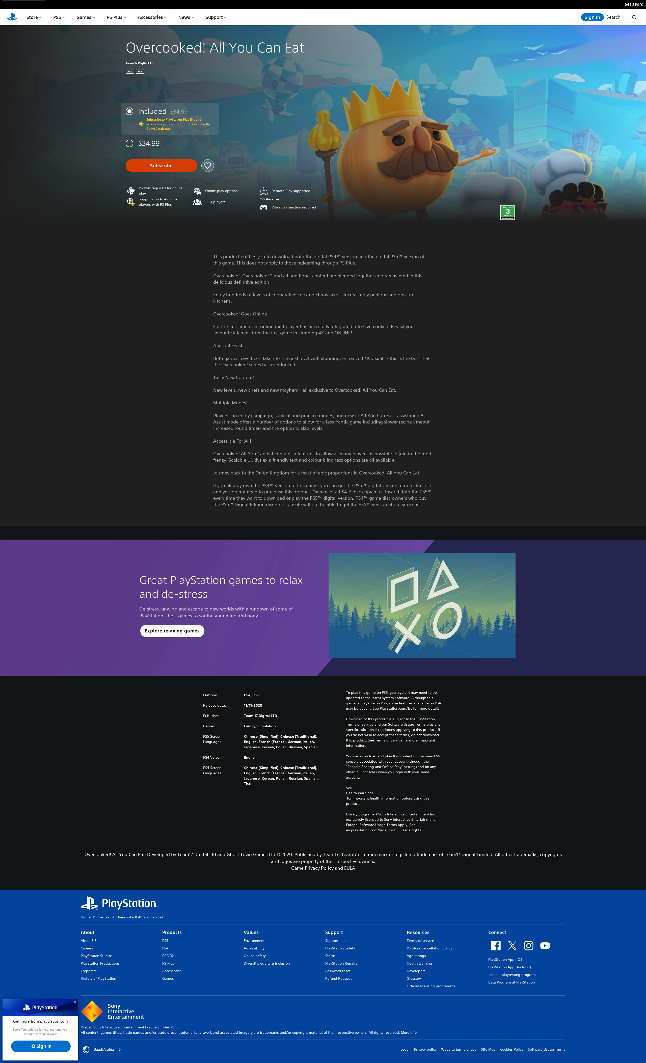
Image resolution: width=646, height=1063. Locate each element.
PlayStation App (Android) (509, 967)
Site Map (488, 1049)
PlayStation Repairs (341, 963)
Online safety (255, 955)
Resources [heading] (418, 932)
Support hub (335, 940)
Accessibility (254, 948)
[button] (172, 631)
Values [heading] (251, 932)
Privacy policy (425, 1049)
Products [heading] (172, 932)
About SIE (89, 940)
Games (83, 17)
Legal (405, 1049)
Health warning (419, 963)
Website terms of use (458, 1049)
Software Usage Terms (546, 1049)
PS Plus (114, 17)
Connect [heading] (497, 932)
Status (330, 955)
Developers (416, 971)
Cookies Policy (511, 1049)
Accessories (150, 17)
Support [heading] (334, 932)
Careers (87, 948)
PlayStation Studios (97, 955)
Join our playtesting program (512, 974)
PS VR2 (168, 955)
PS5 (57, 17)
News (184, 17)
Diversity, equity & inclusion (267, 963)
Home (86, 917)
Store (32, 17)
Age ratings (416, 955)
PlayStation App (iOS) (505, 959)
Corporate (89, 971)
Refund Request (338, 978)
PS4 (165, 948)
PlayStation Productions (100, 963)
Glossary (414, 978)
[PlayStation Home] (12, 17)
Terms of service (420, 940)
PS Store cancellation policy (429, 948)
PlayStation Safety (340, 948)
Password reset (338, 971)
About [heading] (87, 932)
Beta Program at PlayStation (511, 982)
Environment (254, 940)
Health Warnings (359, 793)
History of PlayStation (98, 978)
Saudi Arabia (104, 1049)
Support (214, 17)
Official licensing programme (431, 986)
